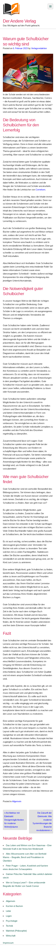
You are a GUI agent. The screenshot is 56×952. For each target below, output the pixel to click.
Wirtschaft (10, 935)
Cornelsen (40, 189)
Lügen (9, 916)
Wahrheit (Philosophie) (16, 930)
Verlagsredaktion (39, 48)
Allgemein (16, 801)
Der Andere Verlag (19, 21)
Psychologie (11, 921)
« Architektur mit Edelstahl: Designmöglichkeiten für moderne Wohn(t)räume (14, 820)
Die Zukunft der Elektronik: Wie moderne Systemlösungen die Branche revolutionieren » (42, 821)
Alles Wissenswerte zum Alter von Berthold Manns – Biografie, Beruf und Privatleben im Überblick (24, 857)
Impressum (8, 943)
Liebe (8, 911)
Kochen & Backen (14, 906)
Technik (9, 926)
